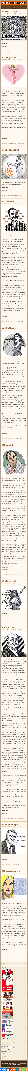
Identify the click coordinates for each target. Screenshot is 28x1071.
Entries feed (4, 1056)
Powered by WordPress (11, 1065)
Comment (21, 51)
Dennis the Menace (17, 494)
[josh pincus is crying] (14, 4)
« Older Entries (5, 963)
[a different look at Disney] (7, 1029)
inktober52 (11, 51)
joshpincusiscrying (8, 13)
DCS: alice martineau (10, 871)
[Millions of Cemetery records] (7, 1032)
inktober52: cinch (9, 11)
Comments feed (5, 1057)
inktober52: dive (8, 328)
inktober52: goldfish (10, 150)
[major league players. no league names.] (7, 1036)
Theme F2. (19, 1065)
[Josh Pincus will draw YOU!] (7, 1011)
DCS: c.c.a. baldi (7, 202)
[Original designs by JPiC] (7, 990)
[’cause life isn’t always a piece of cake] (7, 1022)
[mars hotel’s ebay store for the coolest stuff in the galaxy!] (7, 1019)
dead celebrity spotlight (13, 143)
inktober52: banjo (9, 581)
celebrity (7, 51)
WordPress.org (4, 1059)
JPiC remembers (16, 51)
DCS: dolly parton (9, 58)
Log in (3, 1055)
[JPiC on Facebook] (7, 1026)
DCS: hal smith (7, 445)
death (19, 143)
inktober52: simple (9, 825)
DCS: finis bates (8, 627)
